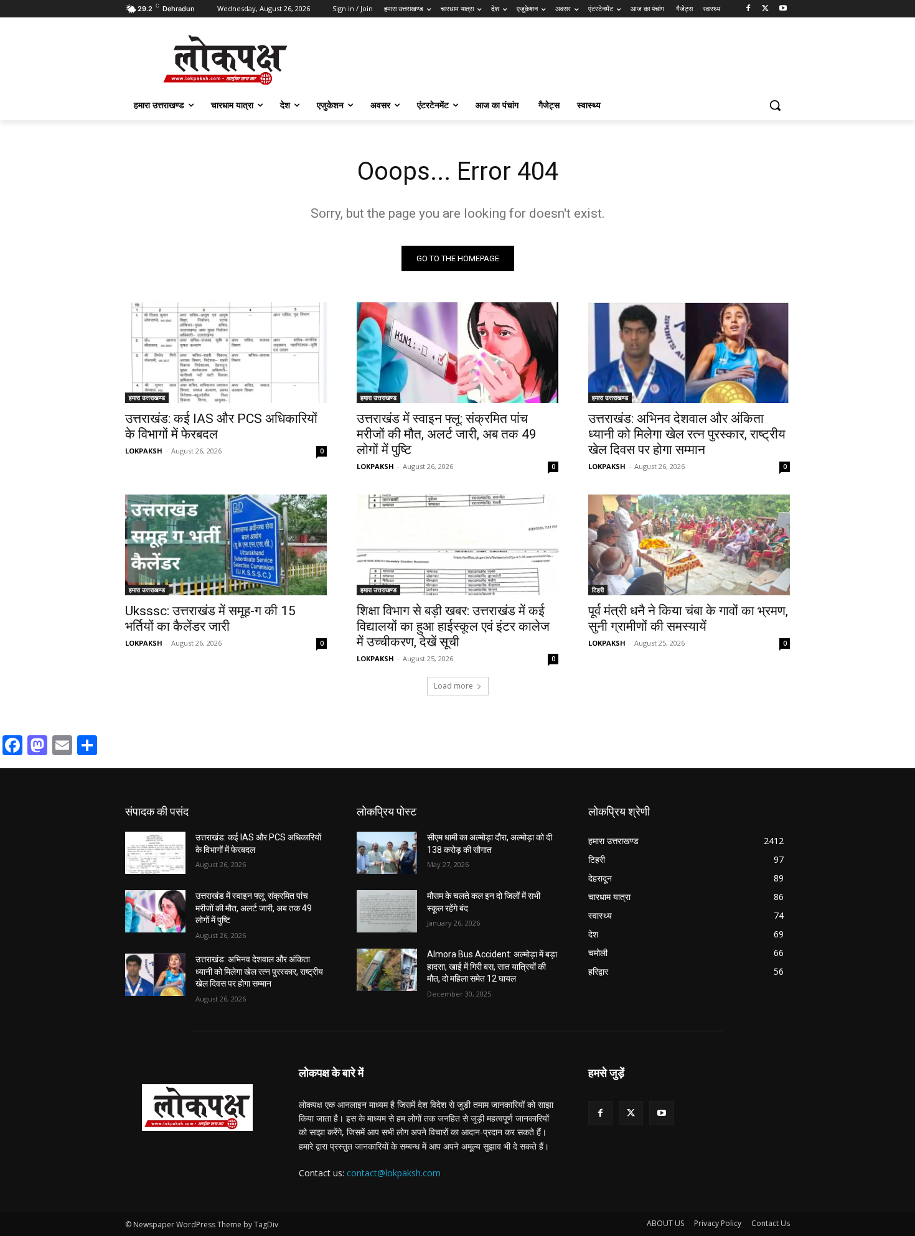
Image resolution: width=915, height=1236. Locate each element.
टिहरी (598, 589)
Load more (453, 686)
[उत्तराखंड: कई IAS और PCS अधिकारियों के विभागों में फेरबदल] (226, 352)
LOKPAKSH (143, 450)
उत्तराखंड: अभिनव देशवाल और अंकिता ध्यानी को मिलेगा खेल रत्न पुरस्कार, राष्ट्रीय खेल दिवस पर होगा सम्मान (687, 434)
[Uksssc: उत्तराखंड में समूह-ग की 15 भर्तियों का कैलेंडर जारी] (226, 545)
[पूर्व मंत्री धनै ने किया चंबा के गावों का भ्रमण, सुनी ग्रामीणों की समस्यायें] (689, 545)
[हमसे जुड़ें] (689, 1091)
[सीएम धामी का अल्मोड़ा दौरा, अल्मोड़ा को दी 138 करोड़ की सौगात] (387, 853)
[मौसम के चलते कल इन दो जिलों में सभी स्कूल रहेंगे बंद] (387, 911)
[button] (775, 105)
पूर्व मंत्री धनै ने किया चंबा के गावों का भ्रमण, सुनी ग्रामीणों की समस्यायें (688, 618)
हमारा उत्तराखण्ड (147, 397)
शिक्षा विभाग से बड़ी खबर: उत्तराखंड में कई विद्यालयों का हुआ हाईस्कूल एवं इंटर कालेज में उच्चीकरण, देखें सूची (453, 626)
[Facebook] (748, 9)
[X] (765, 9)
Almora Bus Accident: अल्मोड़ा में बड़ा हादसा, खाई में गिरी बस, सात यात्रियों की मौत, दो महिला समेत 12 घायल (492, 966)
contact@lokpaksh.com (394, 1173)
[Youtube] (783, 9)
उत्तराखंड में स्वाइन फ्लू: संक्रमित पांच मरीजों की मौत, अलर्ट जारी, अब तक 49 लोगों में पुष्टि (447, 434)
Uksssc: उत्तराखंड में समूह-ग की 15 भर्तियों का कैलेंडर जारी (210, 618)
